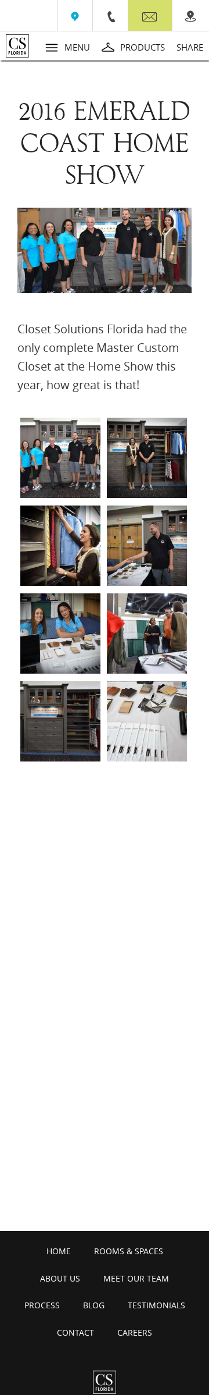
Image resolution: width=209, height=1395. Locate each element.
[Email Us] (150, 18)
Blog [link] (94, 1305)
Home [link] (58, 1251)
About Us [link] (60, 1278)
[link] (24, 46)
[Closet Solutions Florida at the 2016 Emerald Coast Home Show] (60, 458)
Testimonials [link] (156, 1305)
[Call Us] (110, 16)
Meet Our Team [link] (136, 1278)
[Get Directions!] (75, 16)
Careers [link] (134, 1332)
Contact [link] (75, 1332)
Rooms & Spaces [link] (128, 1251)
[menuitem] (74, 15)
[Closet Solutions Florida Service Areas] (190, 16)
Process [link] (42, 1305)
